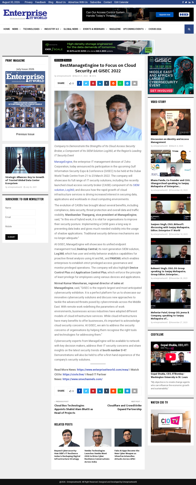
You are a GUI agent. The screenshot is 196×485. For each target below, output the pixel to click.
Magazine (115, 29)
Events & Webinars (94, 29)
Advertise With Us (78, 2)
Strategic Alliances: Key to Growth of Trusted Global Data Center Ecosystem (24, 180)
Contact (108, 2)
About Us (61, 2)
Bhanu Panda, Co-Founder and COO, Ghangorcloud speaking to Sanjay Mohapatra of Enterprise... (170, 183)
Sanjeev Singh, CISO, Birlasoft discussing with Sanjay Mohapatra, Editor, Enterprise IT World (170, 227)
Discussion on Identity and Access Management (170, 140)
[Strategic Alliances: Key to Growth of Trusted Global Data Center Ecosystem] (25, 160)
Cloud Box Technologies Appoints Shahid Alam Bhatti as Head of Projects (73, 409)
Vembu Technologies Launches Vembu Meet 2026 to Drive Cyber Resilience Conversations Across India (97, 456)
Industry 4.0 (51, 29)
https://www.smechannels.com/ (83, 379)
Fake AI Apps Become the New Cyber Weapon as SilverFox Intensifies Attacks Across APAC (127, 455)
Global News (71, 29)
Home (7, 29)
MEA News (59, 60)
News (15, 29)
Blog (50, 2)
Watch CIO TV (159, 402)
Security (68, 60)
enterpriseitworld (64, 76)
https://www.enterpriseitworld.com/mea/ (103, 369)
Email (8, 217)
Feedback (40, 2)
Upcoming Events (133, 29)
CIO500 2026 (155, 29)
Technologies (31, 29)
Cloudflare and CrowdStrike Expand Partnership (124, 407)
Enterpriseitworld (130, 482)
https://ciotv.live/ (74, 374)
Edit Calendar (121, 2)
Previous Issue (25, 134)
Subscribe (95, 2)
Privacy (29, 2)
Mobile (8, 226)
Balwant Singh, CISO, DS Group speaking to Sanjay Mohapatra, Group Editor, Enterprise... (168, 271)
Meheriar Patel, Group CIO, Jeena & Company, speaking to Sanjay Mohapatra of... (170, 316)
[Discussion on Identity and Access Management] (171, 122)
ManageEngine (63, 161)
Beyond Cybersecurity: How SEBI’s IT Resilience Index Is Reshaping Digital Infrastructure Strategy (67, 455)
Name (8, 208)
